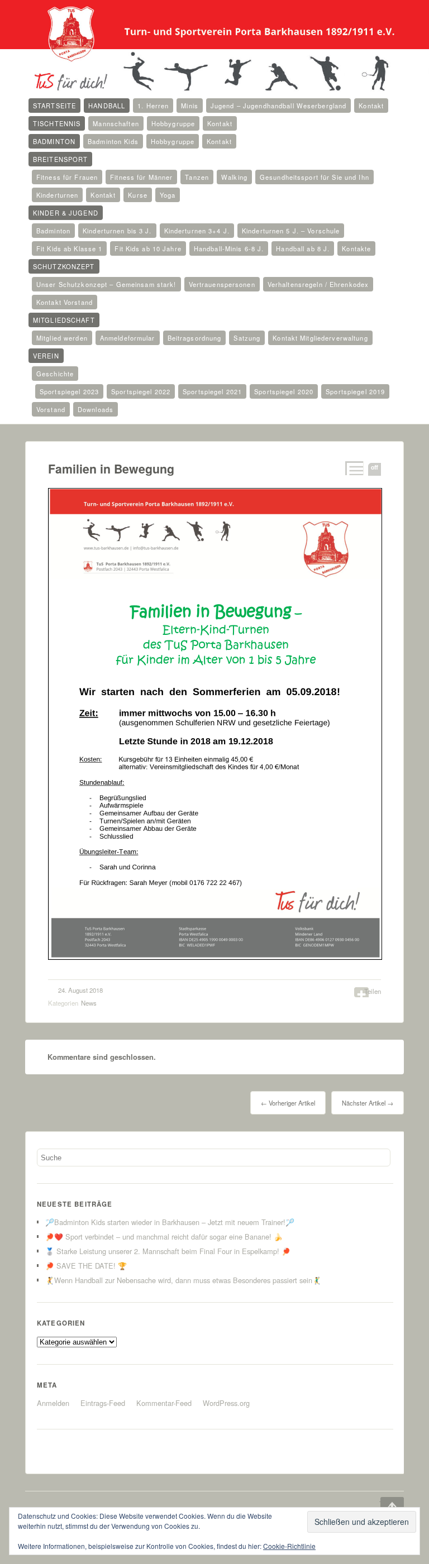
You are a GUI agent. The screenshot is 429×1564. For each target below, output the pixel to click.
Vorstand (50, 409)
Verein (46, 355)
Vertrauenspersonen (222, 284)
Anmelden (53, 1403)
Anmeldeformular (127, 337)
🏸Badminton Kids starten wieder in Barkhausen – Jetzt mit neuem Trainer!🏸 (169, 1222)
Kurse (137, 194)
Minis (189, 105)
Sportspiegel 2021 (212, 391)
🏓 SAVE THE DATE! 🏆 (86, 1265)
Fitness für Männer (141, 177)
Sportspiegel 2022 (140, 391)
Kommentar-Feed (164, 1403)
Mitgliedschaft (64, 319)
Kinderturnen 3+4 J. (197, 230)
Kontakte (356, 248)
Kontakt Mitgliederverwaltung (320, 337)
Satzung (246, 337)
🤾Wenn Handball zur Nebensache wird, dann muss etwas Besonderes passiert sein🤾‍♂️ (183, 1280)
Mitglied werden (62, 337)
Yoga (167, 194)
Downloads (95, 409)
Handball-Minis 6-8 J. (229, 248)
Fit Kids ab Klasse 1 (69, 248)
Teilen (372, 991)
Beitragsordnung (195, 337)
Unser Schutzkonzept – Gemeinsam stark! (106, 284)
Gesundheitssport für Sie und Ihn (314, 177)
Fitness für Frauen (67, 177)
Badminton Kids (113, 141)
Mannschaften (116, 123)
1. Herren (153, 105)
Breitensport (60, 159)
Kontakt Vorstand (64, 302)
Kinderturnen (57, 194)
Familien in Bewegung (111, 468)
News (89, 1002)
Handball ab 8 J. (303, 248)
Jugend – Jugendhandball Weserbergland (278, 105)
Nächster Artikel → (367, 1102)
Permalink (353, 468)
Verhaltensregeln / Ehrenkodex (318, 284)
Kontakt (371, 105)
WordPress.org (226, 1403)
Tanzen (197, 177)
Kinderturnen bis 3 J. (117, 230)
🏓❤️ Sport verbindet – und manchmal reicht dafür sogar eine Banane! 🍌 (164, 1236)
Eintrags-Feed (102, 1403)
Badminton (54, 141)
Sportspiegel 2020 (283, 391)
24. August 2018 (80, 990)
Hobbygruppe (173, 123)
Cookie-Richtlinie (289, 1546)
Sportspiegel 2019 (355, 391)
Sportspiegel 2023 (69, 391)
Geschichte (55, 373)
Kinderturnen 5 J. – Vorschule (291, 230)
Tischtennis (56, 123)
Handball (106, 105)
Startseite (54, 105)
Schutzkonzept (64, 266)
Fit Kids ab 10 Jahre (148, 248)
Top (384, 1503)
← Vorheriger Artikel (288, 1102)
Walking (234, 177)
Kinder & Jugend (65, 212)
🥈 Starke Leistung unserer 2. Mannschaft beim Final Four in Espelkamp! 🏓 (167, 1251)
